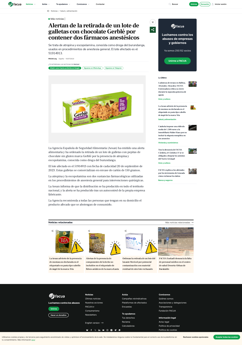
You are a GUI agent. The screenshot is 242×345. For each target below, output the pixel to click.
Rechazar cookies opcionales (195, 337)
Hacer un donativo (58, 315)
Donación (205, 4)
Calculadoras (128, 326)
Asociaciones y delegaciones (172, 302)
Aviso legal (164, 322)
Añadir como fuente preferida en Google (65, 68)
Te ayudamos (62, 4)
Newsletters (91, 314)
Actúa (44, 4)
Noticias (29, 4)
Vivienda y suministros (168, 143)
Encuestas (127, 306)
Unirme (194, 4)
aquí (33, 340)
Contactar (100, 4)
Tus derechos (128, 318)
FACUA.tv (89, 306)
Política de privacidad (169, 326)
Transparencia (165, 306)
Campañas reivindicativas (134, 298)
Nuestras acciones (94, 302)
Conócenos (82, 4)
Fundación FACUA (167, 310)
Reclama (126, 322)
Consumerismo (92, 310)
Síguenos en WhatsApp (92, 68)
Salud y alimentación (167, 119)
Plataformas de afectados (134, 302)
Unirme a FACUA (177, 60)
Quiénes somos (166, 298)
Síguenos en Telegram (113, 68)
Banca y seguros (165, 180)
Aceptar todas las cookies (227, 337)
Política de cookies (168, 330)
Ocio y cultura (164, 99)
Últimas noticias (92, 298)
